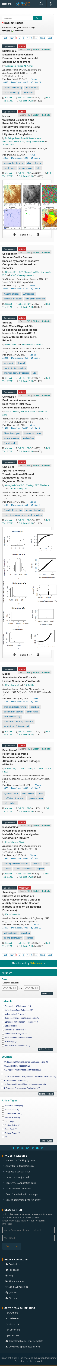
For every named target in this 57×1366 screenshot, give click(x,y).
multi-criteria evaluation (15, 368)
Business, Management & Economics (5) (22, 1017)
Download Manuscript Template (25, 1340)
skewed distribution (34, 510)
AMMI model (10, 443)
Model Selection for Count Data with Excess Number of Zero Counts (21, 677)
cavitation (25, 933)
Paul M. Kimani (27, 412)
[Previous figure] (14, 234)
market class (28, 438)
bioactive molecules (13, 299)
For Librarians (13, 1329)
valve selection (10, 933)
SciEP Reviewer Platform (18, 1188)
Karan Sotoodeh (12, 914)
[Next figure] (38, 234)
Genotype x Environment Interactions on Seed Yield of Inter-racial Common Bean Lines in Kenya (20, 402)
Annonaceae (28, 294)
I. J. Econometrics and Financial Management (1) (25, 1084)
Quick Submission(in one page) (22, 1194)
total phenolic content (35, 299)
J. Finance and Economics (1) (16, 1080)
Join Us (13, 1292)
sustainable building (13, 87)
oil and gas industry (13, 938)
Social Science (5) (12, 1025)
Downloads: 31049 (19, 928)
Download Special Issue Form (24, 1346)
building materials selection (16, 863)
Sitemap (13, 1298)
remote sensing (25, 168)
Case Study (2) (11, 1129)
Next (42, 38)
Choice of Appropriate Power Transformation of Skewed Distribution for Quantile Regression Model (18, 474)
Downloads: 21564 (19, 505)
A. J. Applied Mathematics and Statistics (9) (22, 1069)
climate (7, 868)
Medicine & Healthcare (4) (16, 1029)
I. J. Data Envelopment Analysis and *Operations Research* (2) (29, 1076)
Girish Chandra (25, 768)
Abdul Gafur (8, 144)
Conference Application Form (21, 1182)
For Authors (12, 1312)
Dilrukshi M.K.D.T (13, 272)
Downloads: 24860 (19, 358)
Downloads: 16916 (19, 82)
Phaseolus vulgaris (12, 433)
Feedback (13, 1269)
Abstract (8, 97)
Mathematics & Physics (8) (16, 1033)
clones (40, 793)
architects (36, 863)
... (36, 38)
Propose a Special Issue (18, 1171)
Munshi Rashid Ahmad (31, 138)
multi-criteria (32, 87)
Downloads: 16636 (19, 788)
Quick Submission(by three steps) (23, 1199)
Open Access (12, 1335)
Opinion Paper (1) (12, 1133)
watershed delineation (13, 163)
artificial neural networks (15, 707)
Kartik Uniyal (11, 768)
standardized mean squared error (18, 721)
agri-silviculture (11, 793)
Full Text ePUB (26, 101)
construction (28, 92)
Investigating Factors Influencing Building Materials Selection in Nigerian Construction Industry (20, 832)
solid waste (9, 363)
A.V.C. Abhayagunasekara (22, 275)
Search (41, 4)
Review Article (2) (12, 1117)
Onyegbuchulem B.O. (15, 485)
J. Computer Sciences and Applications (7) (22, 1088)
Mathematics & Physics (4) (16, 1014)
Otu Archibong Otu (18, 488)
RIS (28, 49)
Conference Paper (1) (14, 1113)
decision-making (11, 92)
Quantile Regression (13, 510)
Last (50, 38)
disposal (21, 363)
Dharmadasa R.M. (32, 272)
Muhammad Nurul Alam (13, 141)
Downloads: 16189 (19, 288)
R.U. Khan (38, 768)
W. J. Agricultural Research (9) (17, 1065)
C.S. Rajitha (28, 685)
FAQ (10, 1275)
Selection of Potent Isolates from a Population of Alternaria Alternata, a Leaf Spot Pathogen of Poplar (21, 757)
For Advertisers (14, 1323)
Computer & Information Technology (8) (21, 1021)
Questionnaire (16, 1281)
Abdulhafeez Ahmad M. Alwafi (19, 66)
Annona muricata (11, 294)
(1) (6, 1137)
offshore (29, 938)
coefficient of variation (14, 798)
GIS (38, 168)
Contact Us (14, 1264)
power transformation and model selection (23, 515)
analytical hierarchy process (16, 373)
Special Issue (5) (12, 1109)
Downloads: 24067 (19, 428)
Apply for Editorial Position (20, 1165)
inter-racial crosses (32, 433)
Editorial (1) (10, 1121)
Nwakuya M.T (32, 485)
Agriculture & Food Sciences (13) (19, 1010)
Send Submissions (18, 1286)
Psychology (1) (11, 1041)
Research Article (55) (14, 1105)
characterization (34, 163)
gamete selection (11, 438)
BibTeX (36, 49)
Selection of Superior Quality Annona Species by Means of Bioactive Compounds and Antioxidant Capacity (20, 261)
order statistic (10, 803)
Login (50, 4)
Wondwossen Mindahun (32, 344)
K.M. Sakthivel (12, 685)
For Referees (12, 1318)
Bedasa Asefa (11, 344)
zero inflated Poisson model (16, 726)
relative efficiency (12, 716)
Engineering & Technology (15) (18, 1006)
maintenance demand (23, 868)
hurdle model (32, 712)
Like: (37, 82)
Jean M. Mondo (12, 412)
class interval (28, 793)
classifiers (34, 707)
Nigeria (40, 868)
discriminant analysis (13, 712)
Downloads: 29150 (19, 702)
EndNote (46, 49)
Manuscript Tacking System (20, 1160)
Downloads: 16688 (19, 858)
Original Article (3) (12, 1125)
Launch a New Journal (17, 1177)
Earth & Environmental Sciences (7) (20, 1037)
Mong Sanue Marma (34, 141)
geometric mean (35, 798)
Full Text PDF (24, 97)
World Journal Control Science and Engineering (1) (26, 1061)
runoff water (9, 168)
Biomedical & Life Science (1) (17, 1045)
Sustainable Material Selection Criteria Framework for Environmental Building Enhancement (20, 56)
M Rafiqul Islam (12, 138)
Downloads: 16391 (19, 158)
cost (46, 863)
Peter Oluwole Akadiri (15, 842)
